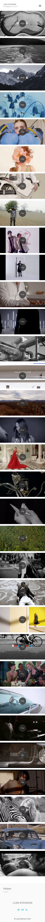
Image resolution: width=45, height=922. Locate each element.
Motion (5, 892)
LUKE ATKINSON (22, 902)
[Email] (22, 909)
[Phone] (26, 909)
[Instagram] (18, 909)
